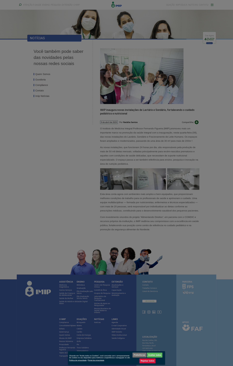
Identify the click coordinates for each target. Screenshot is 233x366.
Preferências (139, 355)
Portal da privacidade (96, 360)
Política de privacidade (78, 360)
